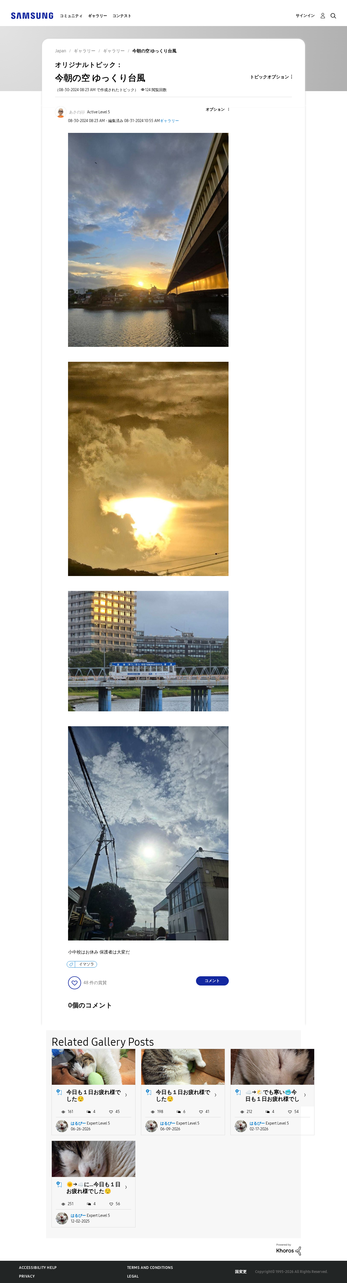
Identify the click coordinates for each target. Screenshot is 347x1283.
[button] (219, 109)
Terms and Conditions (150, 1267)
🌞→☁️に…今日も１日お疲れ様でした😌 (93, 1187)
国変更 (241, 1271)
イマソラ (86, 964)
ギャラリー (97, 16)
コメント (212, 980)
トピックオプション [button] (269, 76)
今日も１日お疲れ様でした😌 (93, 1095)
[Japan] (32, 15)
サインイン (305, 15)
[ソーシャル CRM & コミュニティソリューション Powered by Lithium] (289, 1249)
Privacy (27, 1276)
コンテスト (122, 16)
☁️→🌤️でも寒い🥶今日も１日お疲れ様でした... (272, 1099)
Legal (133, 1276)
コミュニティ (71, 16)
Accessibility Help (38, 1267)
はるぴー (78, 1123)
